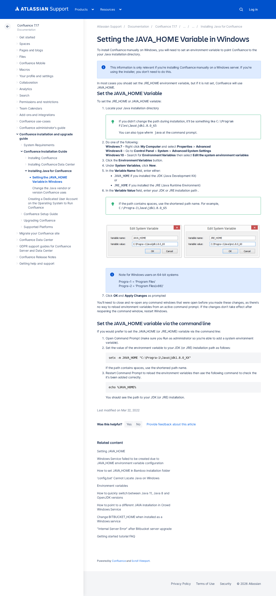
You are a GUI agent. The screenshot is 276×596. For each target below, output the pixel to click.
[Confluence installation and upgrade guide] (184, 26)
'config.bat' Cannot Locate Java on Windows (128, 478)
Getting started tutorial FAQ (116, 536)
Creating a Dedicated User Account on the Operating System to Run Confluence (53, 203)
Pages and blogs (31, 50)
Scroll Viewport (141, 560)
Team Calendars (30, 108)
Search (241, 9)
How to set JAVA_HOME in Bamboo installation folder (133, 470)
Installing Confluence (42, 158)
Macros (24, 69)
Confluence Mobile (32, 63)
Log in (253, 9)
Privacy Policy (181, 583)
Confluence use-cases (34, 121)
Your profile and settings (36, 76)
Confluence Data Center (36, 240)
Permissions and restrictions (38, 102)
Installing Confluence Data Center (51, 164)
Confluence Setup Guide (41, 214)
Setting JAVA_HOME (111, 451)
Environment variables (112, 485)
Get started (27, 37)
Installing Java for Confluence (50, 171)
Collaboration (28, 82)
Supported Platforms (38, 227)
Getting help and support (36, 263)
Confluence (119, 560)
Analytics (25, 89)
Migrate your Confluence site (39, 233)
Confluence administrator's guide (42, 127)
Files (22, 56)
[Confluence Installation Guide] (193, 26)
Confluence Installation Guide (45, 151)
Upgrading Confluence (39, 220)
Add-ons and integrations (37, 115)
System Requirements (39, 145)
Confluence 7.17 (28, 25)
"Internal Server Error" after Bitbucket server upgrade (134, 528)
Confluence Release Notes (37, 257)
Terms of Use (205, 583)
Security (225, 583)
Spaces (24, 43)
